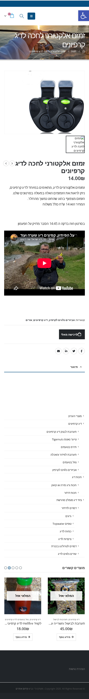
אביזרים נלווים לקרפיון (62, 320)
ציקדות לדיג (64, 539)
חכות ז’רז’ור (70, 493)
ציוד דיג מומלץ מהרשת (69, 500)
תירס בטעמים (69, 447)
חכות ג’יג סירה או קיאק (64, 485)
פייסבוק (81, 351)
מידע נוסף (64, 637)
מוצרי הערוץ (75, 416)
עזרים (29, 320)
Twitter (74, 351)
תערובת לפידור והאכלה (64, 454)
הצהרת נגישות (76, 669)
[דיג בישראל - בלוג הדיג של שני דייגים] (76, 16)
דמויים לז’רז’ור (69, 508)
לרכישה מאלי (69, 334)
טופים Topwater (62, 524)
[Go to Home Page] (83, 51)
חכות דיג (77, 477)
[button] (20, 567)
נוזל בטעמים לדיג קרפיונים (17, 619)
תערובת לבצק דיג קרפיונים (62, 432)
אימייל (58, 351)
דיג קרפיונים (40, 320)
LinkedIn (66, 351)
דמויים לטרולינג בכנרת (64, 546)
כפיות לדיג (65, 531)
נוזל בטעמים (70, 462)
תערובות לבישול (60, 619)
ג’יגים (68, 516)
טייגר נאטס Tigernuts (64, 439)
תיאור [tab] (74, 367)
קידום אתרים (22, 688)
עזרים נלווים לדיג (67, 554)
